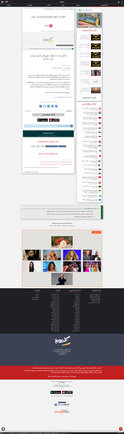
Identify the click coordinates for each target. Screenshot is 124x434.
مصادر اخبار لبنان (55, 299)
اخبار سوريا (77, 301)
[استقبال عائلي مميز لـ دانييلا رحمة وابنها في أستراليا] (62, 279)
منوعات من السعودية (96, 301)
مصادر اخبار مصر (55, 296)
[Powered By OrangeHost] (62, 413)
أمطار (47, 75)
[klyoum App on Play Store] (56, 394)
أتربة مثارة (58, 82)
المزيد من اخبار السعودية (89, 98)
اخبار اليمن (77, 322)
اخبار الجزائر (77, 316)
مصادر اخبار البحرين (55, 312)
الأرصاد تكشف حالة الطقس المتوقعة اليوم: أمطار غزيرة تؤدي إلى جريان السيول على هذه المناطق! (70, 211)
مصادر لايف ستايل (55, 331)
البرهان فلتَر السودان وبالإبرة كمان (90, 173)
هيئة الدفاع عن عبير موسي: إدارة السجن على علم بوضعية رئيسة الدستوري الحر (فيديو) (89, 178)
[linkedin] (48, 107)
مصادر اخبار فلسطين (55, 303)
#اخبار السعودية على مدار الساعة (65, 164)
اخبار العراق (77, 308)
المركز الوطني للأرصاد (62, 75)
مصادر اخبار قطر (56, 311)
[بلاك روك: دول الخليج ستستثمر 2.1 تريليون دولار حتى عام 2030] (96, 85)
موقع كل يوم (70, 9)
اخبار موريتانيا (77, 324)
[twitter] (44, 107)
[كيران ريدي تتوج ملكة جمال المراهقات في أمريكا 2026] (92, 266)
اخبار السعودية (62, 49)
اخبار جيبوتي (77, 327)
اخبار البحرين (77, 312)
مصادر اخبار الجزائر (55, 316)
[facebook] (40, 107)
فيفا (63, 79)
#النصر (52, 162)
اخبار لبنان (78, 299)
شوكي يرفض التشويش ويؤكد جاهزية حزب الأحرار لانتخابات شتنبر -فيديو (90, 118)
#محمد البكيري (65, 162)
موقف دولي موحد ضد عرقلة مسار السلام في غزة (89, 161)
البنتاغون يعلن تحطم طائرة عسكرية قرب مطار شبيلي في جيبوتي (89, 196)
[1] (6, 1)
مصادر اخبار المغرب (55, 298)
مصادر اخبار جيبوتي (55, 327)
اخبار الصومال (77, 329)
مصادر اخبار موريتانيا (55, 324)
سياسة (57, 9)
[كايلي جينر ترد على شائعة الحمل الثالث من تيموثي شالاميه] (72, 266)
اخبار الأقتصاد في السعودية (94, 296)
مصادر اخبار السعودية (55, 304)
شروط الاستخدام (35, 298)
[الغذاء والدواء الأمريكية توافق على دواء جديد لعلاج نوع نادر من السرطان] (96, 49)
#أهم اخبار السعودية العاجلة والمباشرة (49, 164)
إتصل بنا (37, 296)
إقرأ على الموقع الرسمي (48, 114)
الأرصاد (33, 146)
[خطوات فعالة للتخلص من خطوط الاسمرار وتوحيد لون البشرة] (52, 255)
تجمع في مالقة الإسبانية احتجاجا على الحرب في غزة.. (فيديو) (90, 128)
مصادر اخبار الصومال (55, 329)
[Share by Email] (56, 107)
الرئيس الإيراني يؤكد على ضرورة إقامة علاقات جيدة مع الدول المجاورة (89, 151)
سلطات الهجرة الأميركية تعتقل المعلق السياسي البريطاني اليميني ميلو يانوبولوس (90, 146)
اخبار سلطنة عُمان (76, 306)
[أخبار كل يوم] (62, 2)
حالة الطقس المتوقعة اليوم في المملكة (84, 217)
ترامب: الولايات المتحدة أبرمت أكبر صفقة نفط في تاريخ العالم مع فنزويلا (48, 135)
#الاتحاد (48, 162)
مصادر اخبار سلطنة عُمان (54, 306)
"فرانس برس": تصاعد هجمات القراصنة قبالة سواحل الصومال (89, 200)
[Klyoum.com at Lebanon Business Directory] (62, 406)
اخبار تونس (77, 321)
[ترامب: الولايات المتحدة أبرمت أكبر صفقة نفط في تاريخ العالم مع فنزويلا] (96, 41)
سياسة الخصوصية (35, 299)
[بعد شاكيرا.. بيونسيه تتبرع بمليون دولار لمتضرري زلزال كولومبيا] (72, 255)
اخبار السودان (77, 319)
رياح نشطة (48, 82)
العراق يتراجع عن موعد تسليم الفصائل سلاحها (90, 141)
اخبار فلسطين (77, 303)
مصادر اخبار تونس (55, 321)
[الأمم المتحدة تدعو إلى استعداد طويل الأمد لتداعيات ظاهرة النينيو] (96, 93)
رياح (68, 77)
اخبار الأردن (77, 314)
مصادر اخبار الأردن (55, 314)
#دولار (70, 162)
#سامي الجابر (43, 162)
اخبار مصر (78, 296)
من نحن (37, 294)
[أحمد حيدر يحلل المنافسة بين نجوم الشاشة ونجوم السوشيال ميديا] (62, 242)
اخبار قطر (78, 311)
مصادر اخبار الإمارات (55, 294)
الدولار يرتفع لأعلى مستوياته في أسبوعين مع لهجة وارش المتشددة (90, 136)
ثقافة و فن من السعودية (95, 299)
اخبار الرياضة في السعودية (95, 298)
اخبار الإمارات (77, 294)
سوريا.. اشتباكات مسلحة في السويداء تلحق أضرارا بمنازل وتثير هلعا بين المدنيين (90, 113)
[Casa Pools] (89, 20)
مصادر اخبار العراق (55, 308)
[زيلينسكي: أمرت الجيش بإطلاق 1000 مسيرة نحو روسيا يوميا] (96, 76)
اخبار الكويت (77, 309)
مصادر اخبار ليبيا (56, 317)
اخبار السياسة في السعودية (95, 294)
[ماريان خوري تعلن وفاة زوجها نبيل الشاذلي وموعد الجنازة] (52, 266)
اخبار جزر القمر (77, 326)
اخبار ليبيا (78, 317)
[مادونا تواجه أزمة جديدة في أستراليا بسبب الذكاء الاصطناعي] (32, 255)
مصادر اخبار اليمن (55, 322)
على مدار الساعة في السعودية (94, 303)
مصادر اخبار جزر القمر (55, 326)
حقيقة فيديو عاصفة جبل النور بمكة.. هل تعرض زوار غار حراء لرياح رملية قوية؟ (89, 123)
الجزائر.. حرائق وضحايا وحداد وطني (90, 165)
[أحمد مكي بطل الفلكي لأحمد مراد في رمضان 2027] (92, 255)
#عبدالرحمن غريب (58, 162)
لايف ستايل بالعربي (76, 331)
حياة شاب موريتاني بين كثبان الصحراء (89, 186)
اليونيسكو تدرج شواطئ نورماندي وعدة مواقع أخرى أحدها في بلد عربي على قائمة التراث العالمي (89, 191)
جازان (34, 75)
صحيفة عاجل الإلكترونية (49, 9)
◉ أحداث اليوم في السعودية (48, 102)
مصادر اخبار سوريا (55, 301)
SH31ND (69, 111)
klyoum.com (119, 433)
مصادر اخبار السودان (55, 319)
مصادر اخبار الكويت (55, 309)
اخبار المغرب (77, 298)
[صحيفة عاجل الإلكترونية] (48, 26)
